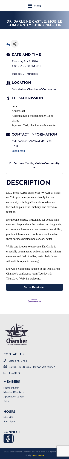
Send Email (18, 150)
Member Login (11, 387)
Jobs (6, 400)
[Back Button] (8, 45)
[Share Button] (15, 44)
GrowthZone (38, 455)
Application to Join (14, 396)
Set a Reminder (34, 287)
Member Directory (14, 392)
